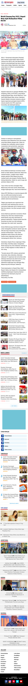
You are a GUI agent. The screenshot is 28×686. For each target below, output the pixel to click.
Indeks (15, 5)
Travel (2, 671)
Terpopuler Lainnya (14, 503)
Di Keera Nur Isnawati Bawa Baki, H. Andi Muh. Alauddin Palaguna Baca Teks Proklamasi (10, 496)
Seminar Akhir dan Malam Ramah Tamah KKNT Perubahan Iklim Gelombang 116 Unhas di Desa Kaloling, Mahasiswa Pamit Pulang (8, 397)
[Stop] (26, 25)
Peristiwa (7, 442)
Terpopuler (9, 5)
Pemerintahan (12, 281)
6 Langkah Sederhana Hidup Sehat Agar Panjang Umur (13, 530)
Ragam (2, 657)
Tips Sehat (3, 667)
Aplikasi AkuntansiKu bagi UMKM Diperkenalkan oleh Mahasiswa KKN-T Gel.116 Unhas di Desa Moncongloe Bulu (10, 388)
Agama (20, 5)
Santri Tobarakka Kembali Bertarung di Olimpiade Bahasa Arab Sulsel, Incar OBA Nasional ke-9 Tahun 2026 (9, 359)
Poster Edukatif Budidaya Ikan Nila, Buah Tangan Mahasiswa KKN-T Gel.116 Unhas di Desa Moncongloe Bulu (9, 378)
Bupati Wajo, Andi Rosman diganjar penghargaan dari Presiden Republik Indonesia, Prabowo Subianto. (14, 607)
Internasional (17, 665)
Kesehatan (3, 661)
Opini (15, 661)
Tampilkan (24, 353)
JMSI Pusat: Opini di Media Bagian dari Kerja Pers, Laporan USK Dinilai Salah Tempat (14, 630)
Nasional (7, 439)
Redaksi (20, 678)
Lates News (17, 653)
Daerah (2, 655)
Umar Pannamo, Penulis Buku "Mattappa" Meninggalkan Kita (9, 486)
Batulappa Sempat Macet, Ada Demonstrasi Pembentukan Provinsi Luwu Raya (14, 601)
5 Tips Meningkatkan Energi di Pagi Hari (13, 524)
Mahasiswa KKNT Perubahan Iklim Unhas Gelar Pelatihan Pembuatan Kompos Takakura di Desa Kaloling (14, 572)
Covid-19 (3, 659)
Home (2, 5)
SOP (7, 678)
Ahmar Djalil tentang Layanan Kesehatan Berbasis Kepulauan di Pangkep (14, 594)
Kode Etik (11, 678)
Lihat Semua (14, 405)
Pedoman (16, 678)
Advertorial (6, 13)
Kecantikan (17, 669)
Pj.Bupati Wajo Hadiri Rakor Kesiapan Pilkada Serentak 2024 (14, 636)
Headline (3, 665)
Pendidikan (17, 655)
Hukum (6, 446)
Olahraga (16, 659)
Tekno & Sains (8, 449)
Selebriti (3, 669)
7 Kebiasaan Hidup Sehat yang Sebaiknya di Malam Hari (13, 535)
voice (24, 25)
